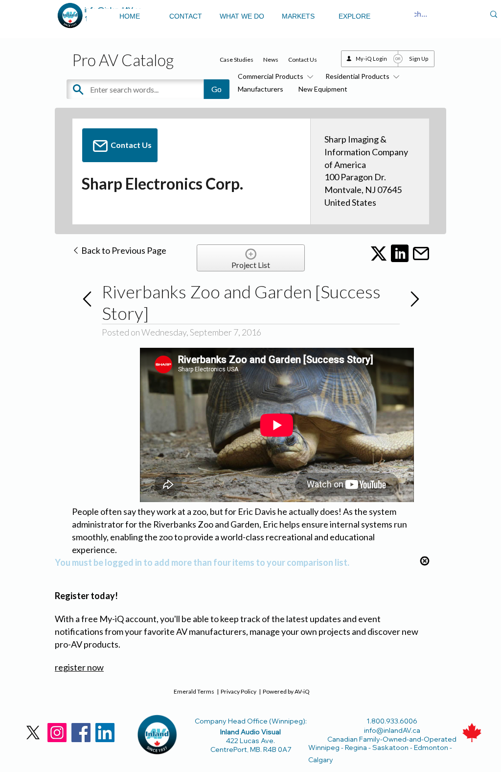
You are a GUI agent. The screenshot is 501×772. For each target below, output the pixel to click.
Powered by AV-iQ (286, 691)
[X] (33, 732)
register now (79, 667)
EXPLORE (354, 16)
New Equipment (322, 89)
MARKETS (298, 16)
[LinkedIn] (104, 732)
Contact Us (302, 59)
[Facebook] (81, 732)
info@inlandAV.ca (392, 730)
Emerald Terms (194, 691)
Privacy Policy (238, 691)
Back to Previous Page (123, 250)
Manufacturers (260, 89)
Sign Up (419, 58)
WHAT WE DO (242, 16)
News (270, 59)
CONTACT (185, 16)
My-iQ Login (371, 58)
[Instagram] (57, 732)
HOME (129, 16)
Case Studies (236, 59)
